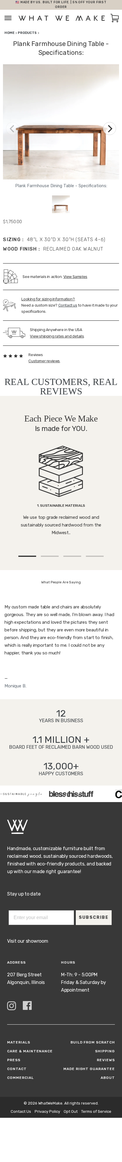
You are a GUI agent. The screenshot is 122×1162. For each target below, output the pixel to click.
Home (9, 33)
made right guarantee (89, 1069)
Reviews (106, 1060)
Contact (17, 1069)
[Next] (109, 128)
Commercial (20, 1078)
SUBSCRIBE (94, 917)
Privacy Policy (47, 1111)
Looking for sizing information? (48, 299)
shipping (105, 1051)
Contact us (67, 305)
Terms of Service (96, 1111)
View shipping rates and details (57, 336)
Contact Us (21, 1111)
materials (18, 1042)
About (108, 1078)
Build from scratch (92, 1042)
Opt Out (71, 1111)
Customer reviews (44, 361)
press (13, 1060)
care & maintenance (30, 1051)
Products (27, 33)
